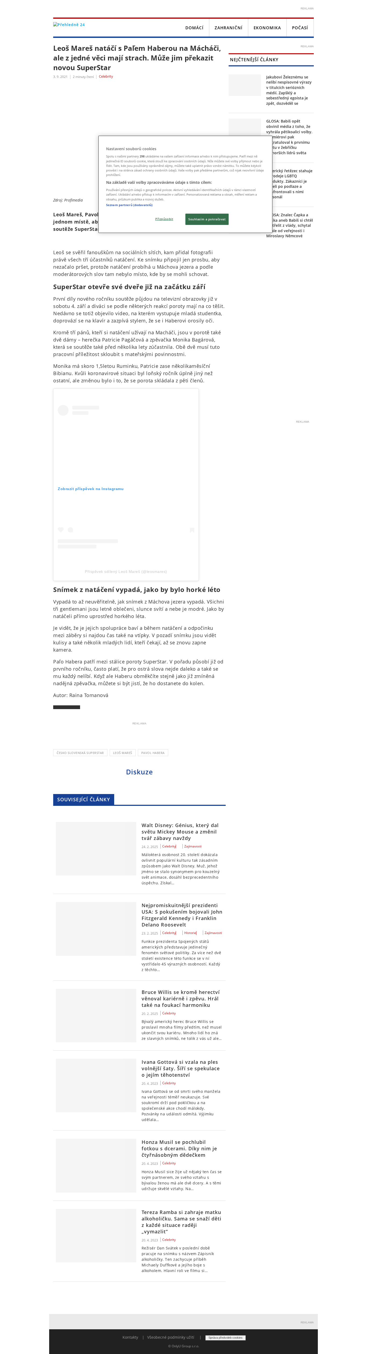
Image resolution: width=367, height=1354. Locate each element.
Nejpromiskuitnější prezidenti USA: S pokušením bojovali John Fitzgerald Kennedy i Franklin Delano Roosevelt (182, 915)
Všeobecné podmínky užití (170, 1337)
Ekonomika (267, 27)
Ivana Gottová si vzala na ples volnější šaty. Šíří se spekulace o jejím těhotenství (181, 1068)
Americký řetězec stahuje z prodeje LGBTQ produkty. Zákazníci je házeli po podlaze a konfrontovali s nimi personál (289, 184)
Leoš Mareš (122, 753)
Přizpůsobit (164, 219)
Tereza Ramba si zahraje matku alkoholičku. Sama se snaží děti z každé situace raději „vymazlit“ (181, 1222)
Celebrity (106, 76)
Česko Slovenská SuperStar (80, 753)
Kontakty (130, 1337)
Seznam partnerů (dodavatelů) (129, 205)
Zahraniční (229, 27)
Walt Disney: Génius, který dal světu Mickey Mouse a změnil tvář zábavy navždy (180, 831)
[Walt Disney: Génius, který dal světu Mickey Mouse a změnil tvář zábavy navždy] (96, 848)
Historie (190, 933)
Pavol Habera (153, 753)
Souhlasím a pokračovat (207, 219)
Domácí (194, 27)
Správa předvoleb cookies (225, 1337)
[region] (185, 184)
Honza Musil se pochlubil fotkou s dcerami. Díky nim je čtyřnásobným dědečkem (179, 1148)
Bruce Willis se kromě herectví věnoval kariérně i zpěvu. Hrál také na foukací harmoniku (181, 998)
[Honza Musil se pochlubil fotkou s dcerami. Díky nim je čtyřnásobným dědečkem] (96, 1165)
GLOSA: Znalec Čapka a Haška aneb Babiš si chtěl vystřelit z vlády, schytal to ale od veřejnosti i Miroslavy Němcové (289, 225)
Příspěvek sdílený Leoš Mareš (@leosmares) (126, 571)
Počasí (300, 27)
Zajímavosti (193, 846)
